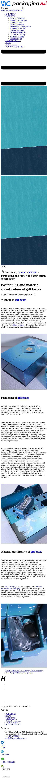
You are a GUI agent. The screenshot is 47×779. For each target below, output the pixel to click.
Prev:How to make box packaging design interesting (24, 671)
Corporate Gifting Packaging (20, 26)
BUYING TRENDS (14, 47)
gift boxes (20, 299)
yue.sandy (5, 754)
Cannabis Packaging (17, 35)
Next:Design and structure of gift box (18, 673)
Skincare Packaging (17, 18)
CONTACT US (11, 45)
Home (21, 272)
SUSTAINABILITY (13, 41)
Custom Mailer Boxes (18, 32)
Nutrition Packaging (17, 30)
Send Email (3, 746)
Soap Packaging (16, 22)
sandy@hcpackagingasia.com (11, 10)
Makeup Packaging (17, 24)
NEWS (8, 43)
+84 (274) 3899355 (12, 736)
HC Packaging (18, 325)
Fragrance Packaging (17, 28)
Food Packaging (16, 39)
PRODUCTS (10, 16)
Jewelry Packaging (17, 37)
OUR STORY (10, 14)
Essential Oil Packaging (18, 20)
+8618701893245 (8, 762)
